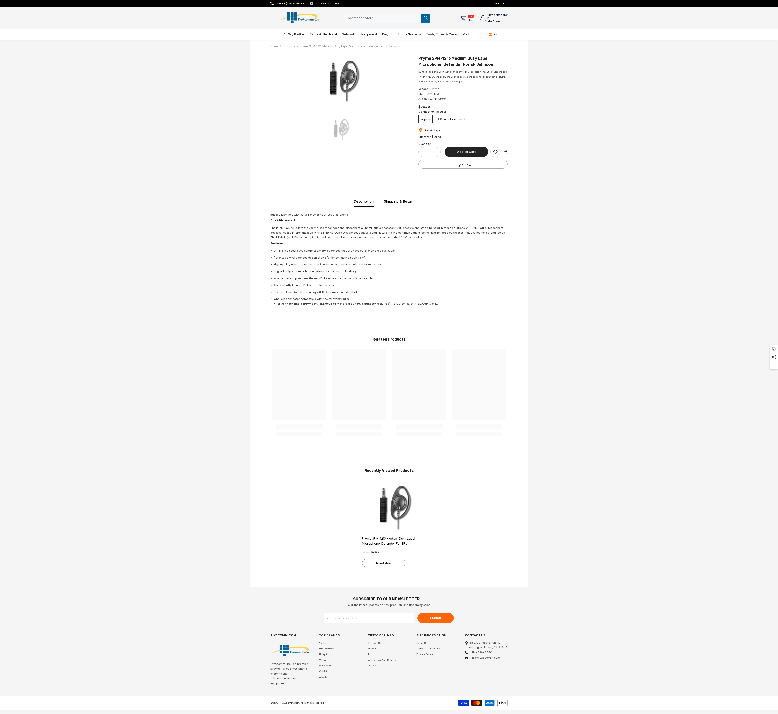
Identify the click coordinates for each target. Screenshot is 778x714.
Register (502, 15)
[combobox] (382, 18)
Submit (435, 618)
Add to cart (465, 152)
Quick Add (383, 563)
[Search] (387, 18)
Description (364, 201)
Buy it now (463, 165)
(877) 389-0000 (296, 3)
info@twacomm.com (327, 3)
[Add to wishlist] (495, 152)
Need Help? (501, 3)
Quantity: (424, 144)
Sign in (490, 16)
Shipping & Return (399, 201)
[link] (494, 34)
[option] (338, 80)
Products (289, 46)
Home (274, 46)
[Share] (504, 152)
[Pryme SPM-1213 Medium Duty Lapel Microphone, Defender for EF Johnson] (389, 507)
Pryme (435, 89)
